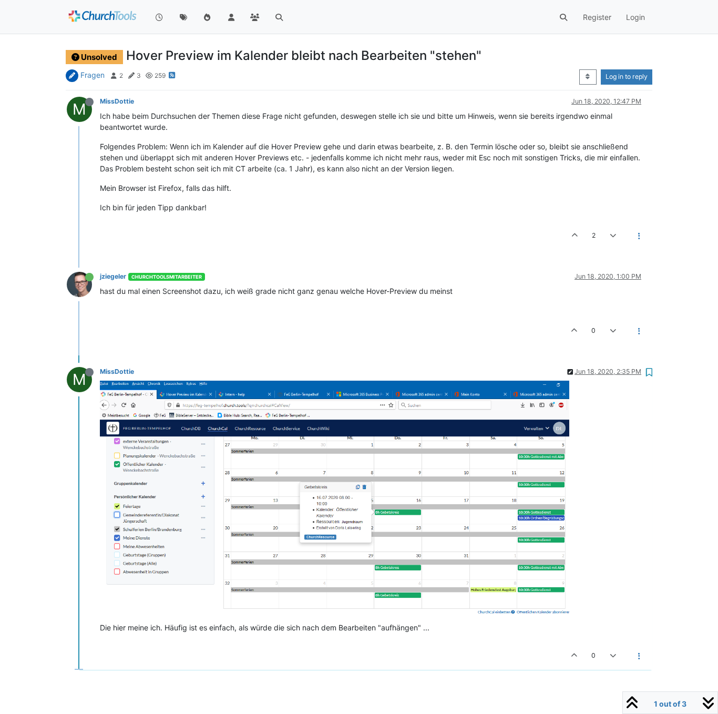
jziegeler (113, 276)
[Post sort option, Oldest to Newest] (588, 76)
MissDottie (117, 101)
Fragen (92, 74)
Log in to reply (627, 76)
